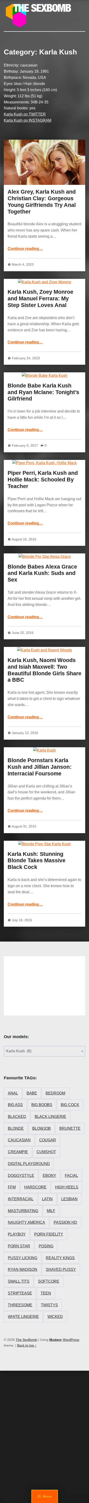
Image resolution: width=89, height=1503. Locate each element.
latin (47, 1199)
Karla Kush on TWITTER (25, 114)
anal (13, 1093)
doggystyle (21, 1176)
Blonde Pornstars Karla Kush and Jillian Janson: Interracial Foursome (40, 767)
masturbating (23, 1211)
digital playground (29, 1164)
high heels (66, 1187)
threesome (20, 1305)
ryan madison (22, 1269)
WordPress (71, 1340)
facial (71, 1176)
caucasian (19, 1140)
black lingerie (50, 1117)
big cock (70, 1105)
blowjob (41, 1128)
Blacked (17, 1117)
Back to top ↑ (27, 1345)
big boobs (41, 1105)
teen (46, 1293)
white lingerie (23, 1317)
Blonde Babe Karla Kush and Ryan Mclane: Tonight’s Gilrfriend (43, 392)
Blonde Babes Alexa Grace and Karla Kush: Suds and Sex (42, 573)
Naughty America (26, 1222)
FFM (12, 1187)
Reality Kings (60, 1258)
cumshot (46, 1152)
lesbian (69, 1199)
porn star (19, 1246)
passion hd (65, 1222)
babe (32, 1093)
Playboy (17, 1234)
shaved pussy (61, 1269)
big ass (15, 1105)
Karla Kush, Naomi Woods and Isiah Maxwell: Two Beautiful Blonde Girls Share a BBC (44, 670)
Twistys (49, 1305)
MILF (51, 1211)
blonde (16, 1128)
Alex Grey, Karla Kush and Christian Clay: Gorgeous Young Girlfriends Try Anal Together (42, 201)
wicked (55, 1317)
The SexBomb (26, 1340)
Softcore (48, 1281)
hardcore (35, 1187)
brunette (69, 1128)
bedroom (55, 1093)
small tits (18, 1281)
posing (46, 1246)
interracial (20, 1199)
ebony (49, 1176)
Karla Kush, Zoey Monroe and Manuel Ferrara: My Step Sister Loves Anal (40, 298)
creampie (18, 1152)
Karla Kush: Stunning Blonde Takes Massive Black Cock (37, 860)
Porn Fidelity (48, 1234)
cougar (47, 1140)
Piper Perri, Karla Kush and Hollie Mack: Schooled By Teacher (43, 479)
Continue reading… (25, 249)
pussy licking (22, 1258)
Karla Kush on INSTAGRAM (27, 120)
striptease (20, 1293)
